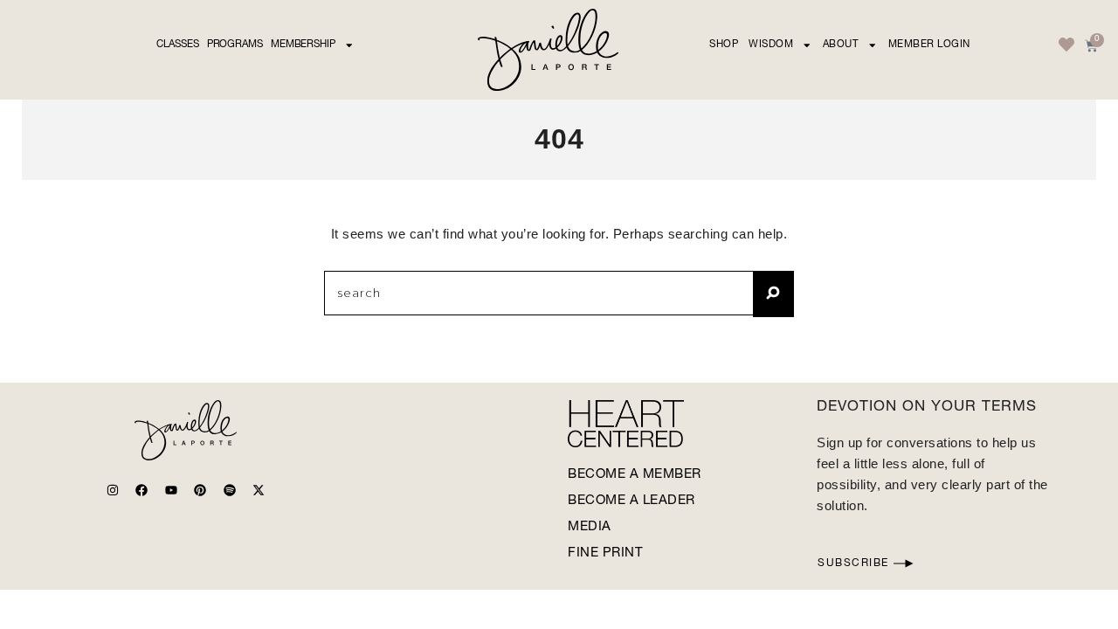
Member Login (929, 45)
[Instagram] (112, 490)
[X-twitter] (258, 490)
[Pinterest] (200, 490)
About (841, 45)
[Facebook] (141, 490)
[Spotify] (229, 490)
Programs (235, 45)
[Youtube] (171, 490)
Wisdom (771, 45)
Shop (723, 45)
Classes (177, 45)
